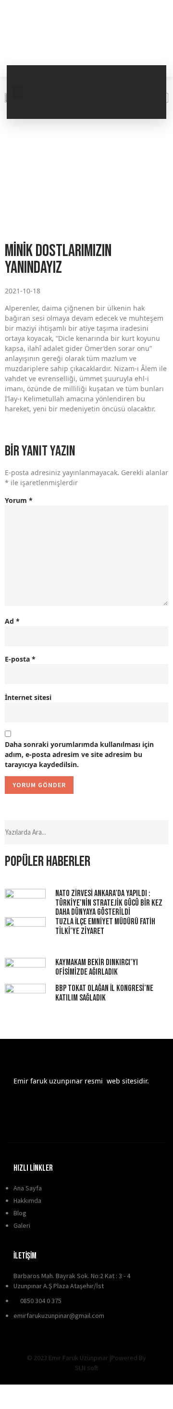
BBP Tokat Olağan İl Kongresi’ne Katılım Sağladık (104, 993)
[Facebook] (113, 77)
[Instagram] (147, 104)
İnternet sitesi (28, 697)
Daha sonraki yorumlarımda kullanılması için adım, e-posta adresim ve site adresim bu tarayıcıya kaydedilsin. (79, 754)
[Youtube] (113, 104)
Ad (12, 621)
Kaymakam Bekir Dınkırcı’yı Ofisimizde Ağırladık (96, 967)
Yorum (19, 500)
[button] (18, 92)
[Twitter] (147, 77)
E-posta (20, 659)
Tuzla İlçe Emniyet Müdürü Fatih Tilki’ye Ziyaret (105, 926)
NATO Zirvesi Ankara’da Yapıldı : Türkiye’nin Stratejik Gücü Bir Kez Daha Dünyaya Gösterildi (108, 903)
